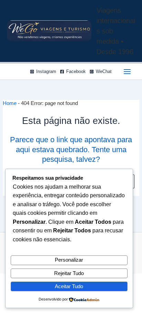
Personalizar (69, 260)
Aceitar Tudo (69, 286)
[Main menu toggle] (127, 72)
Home (10, 103)
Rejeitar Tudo (69, 273)
